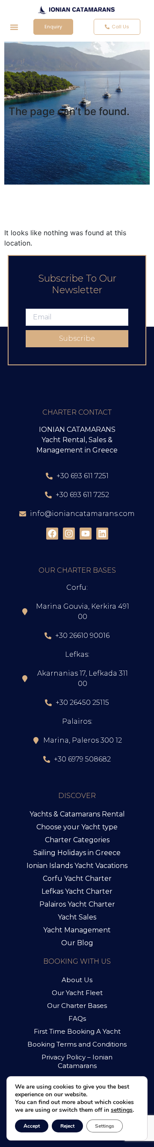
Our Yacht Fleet (77, 993)
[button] (14, 27)
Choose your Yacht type (77, 827)
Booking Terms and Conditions (77, 1044)
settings (122, 1110)
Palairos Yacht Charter (77, 904)
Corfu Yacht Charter (77, 878)
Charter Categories (77, 840)
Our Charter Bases (77, 1005)
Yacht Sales (77, 917)
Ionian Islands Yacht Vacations (77, 866)
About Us (77, 980)
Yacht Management (77, 930)
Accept (32, 1126)
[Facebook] (52, 534)
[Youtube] (86, 534)
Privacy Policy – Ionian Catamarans (77, 1061)
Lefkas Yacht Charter (77, 891)
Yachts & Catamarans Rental (77, 814)
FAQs (77, 1018)
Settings (104, 1126)
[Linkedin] (102, 534)
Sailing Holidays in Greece (77, 853)
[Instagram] (69, 534)
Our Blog (77, 943)
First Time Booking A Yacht (77, 1031)
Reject (67, 1126)
